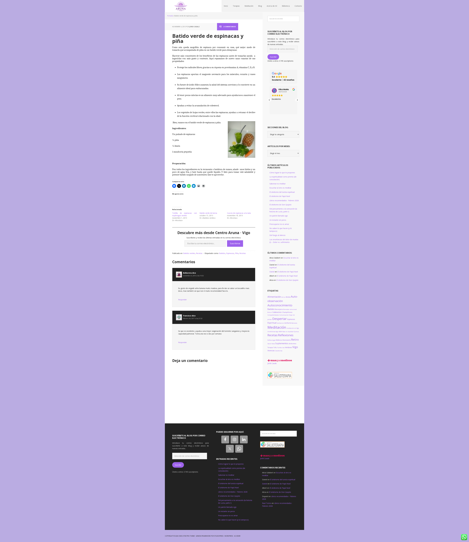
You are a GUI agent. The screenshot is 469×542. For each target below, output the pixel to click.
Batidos (222, 253)
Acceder (237, 536)
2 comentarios (229, 27)
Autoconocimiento (279, 305)
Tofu (275, 347)
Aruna (288, 297)
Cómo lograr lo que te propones (282, 172)
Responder (182, 299)
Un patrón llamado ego (278, 216)
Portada (170, 16)
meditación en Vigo (293, 328)
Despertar (279, 319)
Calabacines (277, 312)
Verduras (288, 347)
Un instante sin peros (277, 220)
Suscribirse (235, 243)
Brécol (269, 312)
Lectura (287, 323)
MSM (280, 331)
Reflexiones (285, 335)
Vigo (295, 347)
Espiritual (271, 322)
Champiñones (287, 312)
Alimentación (274, 296)
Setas (273, 344)
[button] (297, 100)
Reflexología (271, 340)
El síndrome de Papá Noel (279, 196)
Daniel (271, 272)
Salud (269, 344)
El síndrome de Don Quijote (280, 204)
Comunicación (284, 315)
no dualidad (289, 331)
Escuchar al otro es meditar (280, 188)
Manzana (294, 323)
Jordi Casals (272, 363)
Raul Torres (266, 503)
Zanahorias (278, 351)
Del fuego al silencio (277, 235)
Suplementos (281, 343)
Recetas (199, 253)
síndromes (292, 344)
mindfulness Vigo (272, 331)
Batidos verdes (189, 253)
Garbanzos (280, 323)
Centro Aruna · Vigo (181, 6)
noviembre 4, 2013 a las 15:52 (193, 276)
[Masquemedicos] (279, 360)
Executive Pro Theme (187, 536)
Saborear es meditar (277, 183)
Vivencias (271, 350)
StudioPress (218, 536)
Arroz (283, 297)
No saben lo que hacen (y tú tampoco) (233, 520)
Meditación (276, 327)
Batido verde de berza (208, 213)
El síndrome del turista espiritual (282, 192)
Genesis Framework (203, 536)
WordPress (228, 536)
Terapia (270, 347)
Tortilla (279, 347)
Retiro (295, 339)
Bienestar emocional (290, 309)
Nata (283, 331)
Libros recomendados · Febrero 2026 (284, 200)
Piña (236, 253)
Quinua (296, 331)
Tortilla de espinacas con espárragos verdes (184, 214)
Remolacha (287, 340)
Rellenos (279, 340)
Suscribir (273, 57)
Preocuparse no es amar (279, 224)
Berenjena (279, 309)
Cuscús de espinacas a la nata (239, 213)
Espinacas (230, 253)
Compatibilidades (273, 315)
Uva (283, 347)
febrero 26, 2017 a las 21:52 (192, 318)
